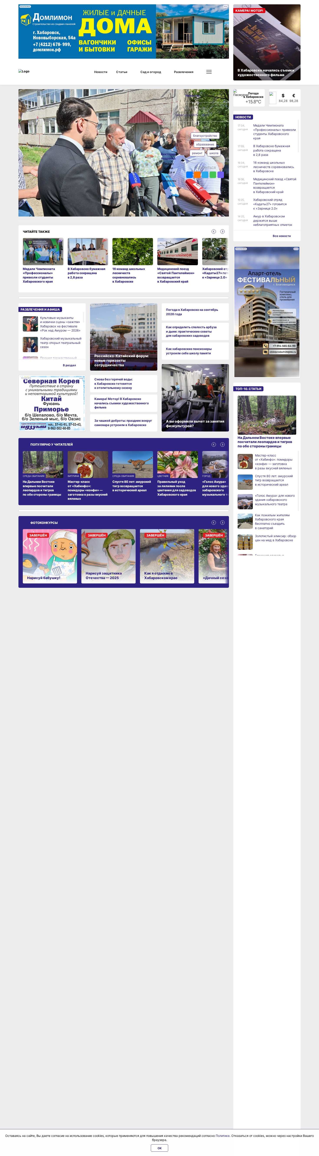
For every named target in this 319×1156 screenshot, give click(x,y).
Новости (192, 95)
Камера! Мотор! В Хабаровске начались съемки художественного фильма (121, 403)
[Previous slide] (214, 231)
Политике (223, 1136)
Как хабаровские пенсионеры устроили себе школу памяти (189, 351)
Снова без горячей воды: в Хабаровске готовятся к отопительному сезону (113, 383)
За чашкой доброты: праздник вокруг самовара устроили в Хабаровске (123, 423)
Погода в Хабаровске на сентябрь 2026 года (192, 312)
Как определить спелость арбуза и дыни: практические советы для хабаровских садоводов (191, 331)
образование (205, 144)
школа (213, 153)
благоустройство (205, 135)
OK (160, 1148)
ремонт (197, 153)
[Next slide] (222, 231)
